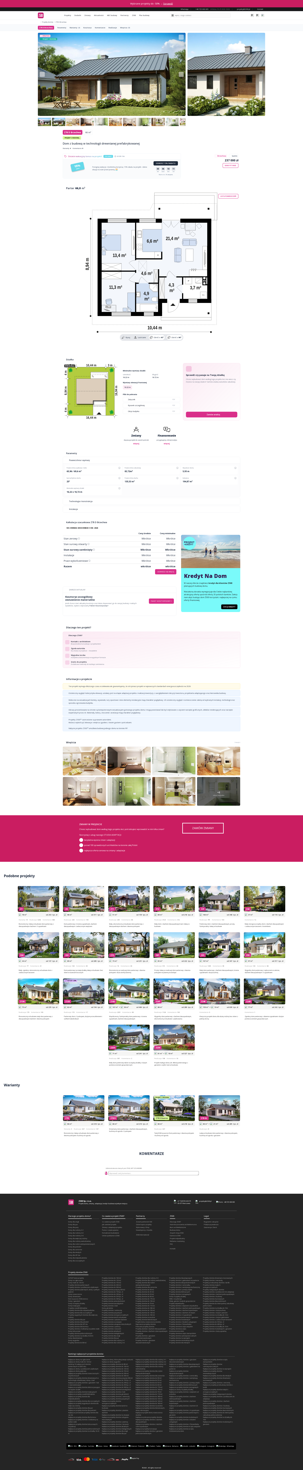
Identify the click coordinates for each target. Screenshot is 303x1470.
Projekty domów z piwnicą (111, 1326)
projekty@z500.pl (205, 1201)
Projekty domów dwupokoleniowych (182, 1283)
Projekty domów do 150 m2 (111, 1283)
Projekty (67, 15)
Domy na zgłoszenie (75, 1280)
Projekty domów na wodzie (145, 1317)
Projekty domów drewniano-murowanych (218, 1278)
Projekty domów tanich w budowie (114, 1317)
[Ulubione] (252, 15)
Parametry (61, 28)
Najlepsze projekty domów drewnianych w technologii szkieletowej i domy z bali (83, 1379)
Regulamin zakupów (211, 1222)
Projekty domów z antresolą (112, 1310)
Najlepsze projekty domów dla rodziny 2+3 (151, 1364)
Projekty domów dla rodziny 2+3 (147, 1278)
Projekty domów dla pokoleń (78, 1322)
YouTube (91, 1446)
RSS (75, 1446)
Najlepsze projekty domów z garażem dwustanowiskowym (182, 1360)
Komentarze (100, 28)
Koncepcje (139, 1333)
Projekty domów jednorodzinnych (80, 1333)
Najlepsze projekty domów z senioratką (183, 1376)
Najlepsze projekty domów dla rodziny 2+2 (151, 1362)
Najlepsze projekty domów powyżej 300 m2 (117, 1378)
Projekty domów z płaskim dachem (114, 1319)
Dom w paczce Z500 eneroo (78, 1299)
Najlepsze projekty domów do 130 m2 (149, 1399)
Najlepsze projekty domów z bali (113, 1392)
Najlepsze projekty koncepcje (146, 1429)
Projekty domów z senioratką (179, 1285)
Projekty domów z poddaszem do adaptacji (218, 1292)
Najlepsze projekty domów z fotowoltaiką (184, 1424)
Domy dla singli (73, 1222)
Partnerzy (124, 15)
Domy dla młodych (74, 1252)
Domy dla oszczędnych (76, 1261)
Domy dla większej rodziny (77, 1238)
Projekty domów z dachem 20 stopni (182, 1313)
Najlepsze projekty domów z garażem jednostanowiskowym (149, 1432)
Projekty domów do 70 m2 (145, 1303)
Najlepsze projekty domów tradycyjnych (82, 1392)
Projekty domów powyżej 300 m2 (113, 1290)
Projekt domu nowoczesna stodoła (148, 1322)
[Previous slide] (42, 122)
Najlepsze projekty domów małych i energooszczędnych (215, 1390)
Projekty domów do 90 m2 (145, 1290)
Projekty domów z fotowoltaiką (180, 1324)
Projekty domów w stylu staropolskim (182, 1333)
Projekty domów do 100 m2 (111, 1278)
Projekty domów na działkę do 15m (215, 1308)
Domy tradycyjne (74, 1306)
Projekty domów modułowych (179, 1319)
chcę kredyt (229, 606)
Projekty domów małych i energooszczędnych (212, 1286)
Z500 (134, 15)
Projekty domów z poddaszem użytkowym (83, 1287)
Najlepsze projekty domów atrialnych (115, 1426)
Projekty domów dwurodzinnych (214, 1301)
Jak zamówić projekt (109, 1224)
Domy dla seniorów (75, 1250)
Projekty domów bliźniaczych (179, 1292)
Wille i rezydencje (175, 1299)
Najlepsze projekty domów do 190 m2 (149, 1389)
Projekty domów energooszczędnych (115, 1315)
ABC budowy (112, 15)
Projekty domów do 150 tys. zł (112, 1292)
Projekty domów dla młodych (179, 1343)
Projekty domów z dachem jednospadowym (218, 1294)
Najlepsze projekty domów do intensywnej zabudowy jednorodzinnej (218, 1414)
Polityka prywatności (211, 1224)
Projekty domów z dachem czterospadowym (151, 1331)
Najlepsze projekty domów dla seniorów (150, 1376)
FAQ (171, 1244)
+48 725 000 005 (229, 1202)
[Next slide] (182, 122)
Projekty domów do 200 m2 (111, 1285)
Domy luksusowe (74, 1331)
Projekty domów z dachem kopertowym (183, 1310)
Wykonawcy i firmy (142, 1227)
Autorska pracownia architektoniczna (183, 1224)
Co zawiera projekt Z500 (110, 1222)
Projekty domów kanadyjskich (112, 1303)
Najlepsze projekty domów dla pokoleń (82, 1410)
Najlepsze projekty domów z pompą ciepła (184, 1383)
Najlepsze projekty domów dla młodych (217, 1376)
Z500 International (142, 1235)
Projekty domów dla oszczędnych (80, 1313)
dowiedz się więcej (165, 572)
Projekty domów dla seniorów (146, 1287)
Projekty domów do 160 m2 (145, 1315)
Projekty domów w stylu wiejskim (181, 1326)
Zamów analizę (213, 414)
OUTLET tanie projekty (76, 1278)
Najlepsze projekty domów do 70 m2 (149, 1392)
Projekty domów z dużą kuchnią (214, 1310)
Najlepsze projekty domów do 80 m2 (115, 1364)
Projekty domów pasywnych (112, 1313)
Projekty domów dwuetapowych (180, 1278)
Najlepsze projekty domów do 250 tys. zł (116, 1385)
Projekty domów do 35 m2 (145, 1292)
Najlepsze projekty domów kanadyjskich (116, 1389)
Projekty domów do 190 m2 (145, 1301)
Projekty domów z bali (110, 1306)
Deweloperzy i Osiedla (144, 1230)
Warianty (75, 28)
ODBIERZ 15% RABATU (166, 163)
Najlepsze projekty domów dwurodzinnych (218, 1410)
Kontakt (172, 1249)
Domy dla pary (73, 1227)
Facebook (123, 1446)
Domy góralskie (107, 1308)
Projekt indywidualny (177, 1238)
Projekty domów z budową (212, 1296)
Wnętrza (125, 28)
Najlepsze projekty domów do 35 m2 (149, 1380)
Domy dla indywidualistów (77, 1258)
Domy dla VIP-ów (74, 1255)
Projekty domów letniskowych (146, 1319)
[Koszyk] (257, 15)
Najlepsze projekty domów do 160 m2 (149, 1403)
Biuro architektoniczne (178, 1227)
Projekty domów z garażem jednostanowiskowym (145, 1337)
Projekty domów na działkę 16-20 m (80, 1336)
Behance (175, 1446)
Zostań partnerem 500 (144, 1222)
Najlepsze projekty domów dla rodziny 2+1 (151, 1359)
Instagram (210, 1446)
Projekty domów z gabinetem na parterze (184, 1280)
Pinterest (141, 1446)
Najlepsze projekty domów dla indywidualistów (79, 1397)
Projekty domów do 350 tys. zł (213, 1322)
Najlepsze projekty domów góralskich (115, 1394)
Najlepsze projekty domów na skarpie (115, 1415)
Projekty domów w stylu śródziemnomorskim (177, 1330)
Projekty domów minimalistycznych (181, 1340)
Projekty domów (47, 22)
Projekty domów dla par (76, 1319)
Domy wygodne (73, 1340)
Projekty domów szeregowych (180, 1294)
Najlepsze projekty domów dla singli (115, 1431)
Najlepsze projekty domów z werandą (216, 1383)
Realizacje (113, 28)
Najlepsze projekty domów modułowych (183, 1417)
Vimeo (105, 1446)
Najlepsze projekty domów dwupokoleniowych (178, 1372)
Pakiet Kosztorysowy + (161, 601)
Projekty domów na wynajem (179, 1338)
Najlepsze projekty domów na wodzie (149, 1406)
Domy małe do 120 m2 (76, 1283)
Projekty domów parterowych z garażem (183, 1317)
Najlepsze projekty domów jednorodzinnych (84, 1429)
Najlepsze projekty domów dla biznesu (82, 1417)
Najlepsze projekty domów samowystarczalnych (212, 1365)
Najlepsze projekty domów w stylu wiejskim (184, 1426)
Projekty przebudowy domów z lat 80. (216, 1283)
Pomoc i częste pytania (110, 1230)
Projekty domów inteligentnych (113, 1333)
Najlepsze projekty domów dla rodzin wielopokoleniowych (149, 1372)
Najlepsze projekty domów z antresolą (115, 1396)
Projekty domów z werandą (213, 1280)
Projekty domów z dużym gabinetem (216, 1317)
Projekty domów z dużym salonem (215, 1313)
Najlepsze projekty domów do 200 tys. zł (116, 1383)
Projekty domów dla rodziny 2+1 (113, 1340)
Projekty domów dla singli (111, 1336)
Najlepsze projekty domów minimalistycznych (212, 1372)
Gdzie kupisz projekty (144, 1224)
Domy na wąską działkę (76, 1303)
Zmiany (87, 15)
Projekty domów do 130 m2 (145, 1310)
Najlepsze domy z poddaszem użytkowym (83, 1369)
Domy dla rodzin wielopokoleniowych (81, 1244)
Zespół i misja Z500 (176, 1233)
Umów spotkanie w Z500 (110, 1236)
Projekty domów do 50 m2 (145, 1294)
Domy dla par (73, 1224)
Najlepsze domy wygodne (111, 1362)
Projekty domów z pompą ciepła (180, 1290)
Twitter (158, 1446)
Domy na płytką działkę (177, 1296)
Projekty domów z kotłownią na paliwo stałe (83, 1329)
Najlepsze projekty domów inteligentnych (116, 1429)
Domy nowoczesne (75, 1294)
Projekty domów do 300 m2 (111, 1287)
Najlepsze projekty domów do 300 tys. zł (116, 1387)
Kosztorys (87, 28)
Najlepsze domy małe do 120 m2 (79, 1362)
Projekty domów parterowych (78, 1285)
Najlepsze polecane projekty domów (149, 1417)
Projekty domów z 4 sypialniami (180, 1315)
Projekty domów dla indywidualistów (81, 1310)
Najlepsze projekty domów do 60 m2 (149, 1385)
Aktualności (99, 15)
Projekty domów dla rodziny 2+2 (113, 1343)
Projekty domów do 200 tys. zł (112, 1294)
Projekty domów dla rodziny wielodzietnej (151, 1280)
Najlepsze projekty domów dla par (80, 1408)
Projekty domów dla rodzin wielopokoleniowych (145, 1284)
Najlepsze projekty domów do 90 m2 (149, 1378)
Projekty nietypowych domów (213, 1290)
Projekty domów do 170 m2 (145, 1299)
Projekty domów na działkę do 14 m (215, 1315)
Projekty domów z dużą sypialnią (214, 1331)
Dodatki (77, 15)
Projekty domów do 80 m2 (77, 1343)
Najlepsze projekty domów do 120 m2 (115, 1369)
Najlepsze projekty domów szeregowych (183, 1387)
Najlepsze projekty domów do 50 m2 (149, 1383)
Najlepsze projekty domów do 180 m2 (149, 1396)
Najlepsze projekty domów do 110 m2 (149, 1394)
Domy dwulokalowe (75, 1338)
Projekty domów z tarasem (111, 1329)
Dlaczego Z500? (175, 1222)
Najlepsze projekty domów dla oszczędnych (84, 1401)
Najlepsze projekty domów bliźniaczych (183, 1385)
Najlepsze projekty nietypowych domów (217, 1394)
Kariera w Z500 (175, 1236)
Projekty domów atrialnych (111, 1331)
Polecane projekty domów (145, 1326)
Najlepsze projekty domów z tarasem (115, 1424)
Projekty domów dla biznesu (78, 1326)
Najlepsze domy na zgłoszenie (79, 1359)
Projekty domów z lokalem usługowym (183, 1322)
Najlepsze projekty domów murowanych (217, 1408)
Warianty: (67, 148)
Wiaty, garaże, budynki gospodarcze (182, 1301)
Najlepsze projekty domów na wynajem (217, 1369)
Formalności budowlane (110, 1233)
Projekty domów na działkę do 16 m (215, 1326)
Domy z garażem (74, 1301)
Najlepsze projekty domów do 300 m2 (115, 1376)
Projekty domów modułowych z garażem (217, 1329)
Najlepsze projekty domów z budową (216, 1406)
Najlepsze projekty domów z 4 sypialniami (184, 1410)
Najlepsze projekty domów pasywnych (116, 1399)
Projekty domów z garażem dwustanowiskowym (145, 1341)
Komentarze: (78, 148)
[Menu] (262, 15)
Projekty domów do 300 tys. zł (112, 1299)
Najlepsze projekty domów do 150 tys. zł (116, 1380)
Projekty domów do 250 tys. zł (112, 1296)
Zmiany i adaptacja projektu (112, 1227)
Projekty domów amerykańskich (113, 1301)
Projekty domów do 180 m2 (145, 1308)
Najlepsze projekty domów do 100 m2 (115, 1366)
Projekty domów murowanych (213, 1299)
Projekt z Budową (49, 39)
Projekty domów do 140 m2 (145, 1313)
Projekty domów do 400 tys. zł (213, 1324)
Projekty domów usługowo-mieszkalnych (116, 1324)
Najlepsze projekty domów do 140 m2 (149, 1401)
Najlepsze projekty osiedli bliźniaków (81, 1394)
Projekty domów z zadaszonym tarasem (217, 1319)
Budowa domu (175, 1230)
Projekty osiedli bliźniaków (77, 1308)
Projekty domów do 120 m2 (111, 1280)
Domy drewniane (74, 1296)
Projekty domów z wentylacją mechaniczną (184, 1287)
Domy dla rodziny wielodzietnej (79, 1241)
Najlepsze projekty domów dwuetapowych (184, 1364)
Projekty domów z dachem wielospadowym (184, 1308)
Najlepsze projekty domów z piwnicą (115, 1422)
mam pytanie (230, 165)
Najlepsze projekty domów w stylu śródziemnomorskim (181, 1430)
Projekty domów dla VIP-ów (78, 1324)
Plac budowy (144, 15)
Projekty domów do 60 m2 (145, 1296)
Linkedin (192, 1446)
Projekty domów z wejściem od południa (183, 1306)
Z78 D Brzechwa (46, 28)
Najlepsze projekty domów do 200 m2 (115, 1373)
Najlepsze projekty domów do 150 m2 (115, 1371)
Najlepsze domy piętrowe (77, 1371)
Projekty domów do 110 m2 (145, 1306)
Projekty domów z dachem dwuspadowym (151, 1329)
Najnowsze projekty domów (146, 1324)
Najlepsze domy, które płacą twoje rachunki (117, 1359)
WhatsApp (230, 1446)
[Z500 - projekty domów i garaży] (41, 15)
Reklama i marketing (177, 1241)
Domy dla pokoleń (74, 1247)
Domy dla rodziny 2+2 (76, 1233)
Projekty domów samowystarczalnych (182, 1336)
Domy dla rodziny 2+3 (76, 1236)
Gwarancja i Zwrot (210, 1227)
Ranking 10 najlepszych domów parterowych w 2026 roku (79, 1365)
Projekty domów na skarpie (112, 1322)
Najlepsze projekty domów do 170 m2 (149, 1387)
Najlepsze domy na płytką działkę (181, 1389)
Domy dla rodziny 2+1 (76, 1230)
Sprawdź (168, 3)
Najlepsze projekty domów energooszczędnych (111, 1402)
